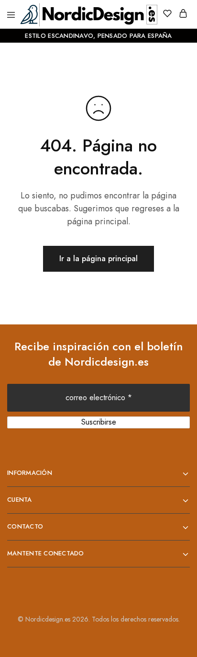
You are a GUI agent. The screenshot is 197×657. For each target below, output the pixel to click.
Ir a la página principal (98, 258)
